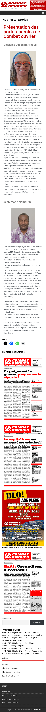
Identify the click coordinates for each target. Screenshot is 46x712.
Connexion (6, 664)
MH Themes (37, 710)
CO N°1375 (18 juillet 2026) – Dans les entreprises (21, 648)
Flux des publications (10, 668)
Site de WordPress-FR (10, 676)
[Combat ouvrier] (23, 9)
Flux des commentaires (11, 672)
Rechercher (6, 618)
